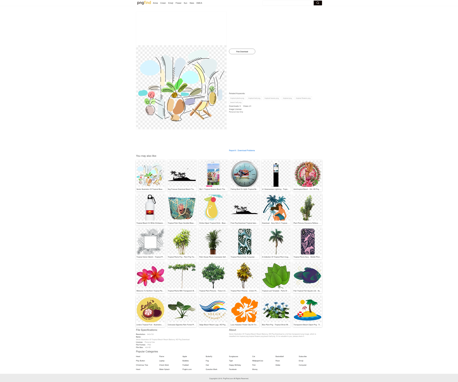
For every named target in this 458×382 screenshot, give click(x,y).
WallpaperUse (257, 360)
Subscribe (303, 356)
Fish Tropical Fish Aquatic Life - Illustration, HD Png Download (317, 291)
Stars (192, 3)
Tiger (231, 360)
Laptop (161, 360)
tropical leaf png (254, 98)
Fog (207, 360)
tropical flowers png (303, 98)
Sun (185, 3)
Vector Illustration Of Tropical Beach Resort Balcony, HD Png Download (163, 189)
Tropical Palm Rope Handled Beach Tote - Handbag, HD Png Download (195, 223)
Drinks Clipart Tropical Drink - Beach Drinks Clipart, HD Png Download (225, 223)
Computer (303, 365)
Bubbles (185, 360)
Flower (178, 3)
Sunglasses (233, 356)
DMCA (199, 3)
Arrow (155, 3)
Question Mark (211, 369)
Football (185, 365)
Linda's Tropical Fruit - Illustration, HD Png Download (156, 324)
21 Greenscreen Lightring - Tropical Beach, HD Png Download (285, 189)
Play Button (140, 360)
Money (255, 369)
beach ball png (235, 102)
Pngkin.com (187, 369)
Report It (232, 150)
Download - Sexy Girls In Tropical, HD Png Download (282, 223)
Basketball (280, 356)
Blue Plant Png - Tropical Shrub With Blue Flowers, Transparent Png (287, 324)
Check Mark (164, 365)
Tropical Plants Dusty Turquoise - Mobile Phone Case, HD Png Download (258, 257)
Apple (184, 356)
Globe (278, 365)
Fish (254, 365)
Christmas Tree (142, 365)
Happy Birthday (235, 365)
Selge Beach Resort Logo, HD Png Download (216, 324)
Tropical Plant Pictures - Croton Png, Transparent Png (251, 291)
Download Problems (246, 150)
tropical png (287, 98)
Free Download (242, 51)
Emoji (170, 3)
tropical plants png (237, 98)
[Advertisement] (181, 28)
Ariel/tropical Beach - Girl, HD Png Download (310, 189)
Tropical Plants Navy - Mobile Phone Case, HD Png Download (317, 257)
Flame (161, 356)
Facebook (233, 369)
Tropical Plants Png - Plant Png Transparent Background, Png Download (195, 257)
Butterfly (209, 356)
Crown (163, 3)
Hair (207, 365)
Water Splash (164, 369)
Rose (278, 360)
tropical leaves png (272, 98)
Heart (138, 356)
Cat (253, 356)
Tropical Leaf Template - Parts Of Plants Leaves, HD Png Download (287, 291)
